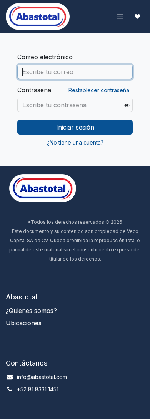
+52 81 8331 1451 (37, 389)
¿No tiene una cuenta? (75, 142)
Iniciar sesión (75, 127)
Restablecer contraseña (98, 90)
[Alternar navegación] (120, 16)
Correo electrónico (45, 57)
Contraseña (34, 90)
